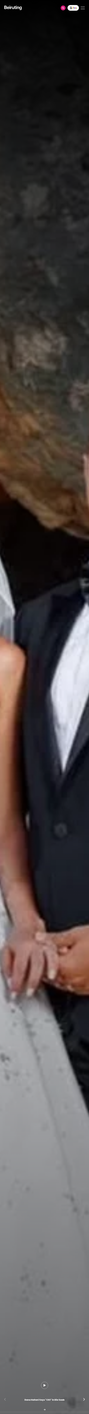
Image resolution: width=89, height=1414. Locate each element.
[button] (5, 1399)
